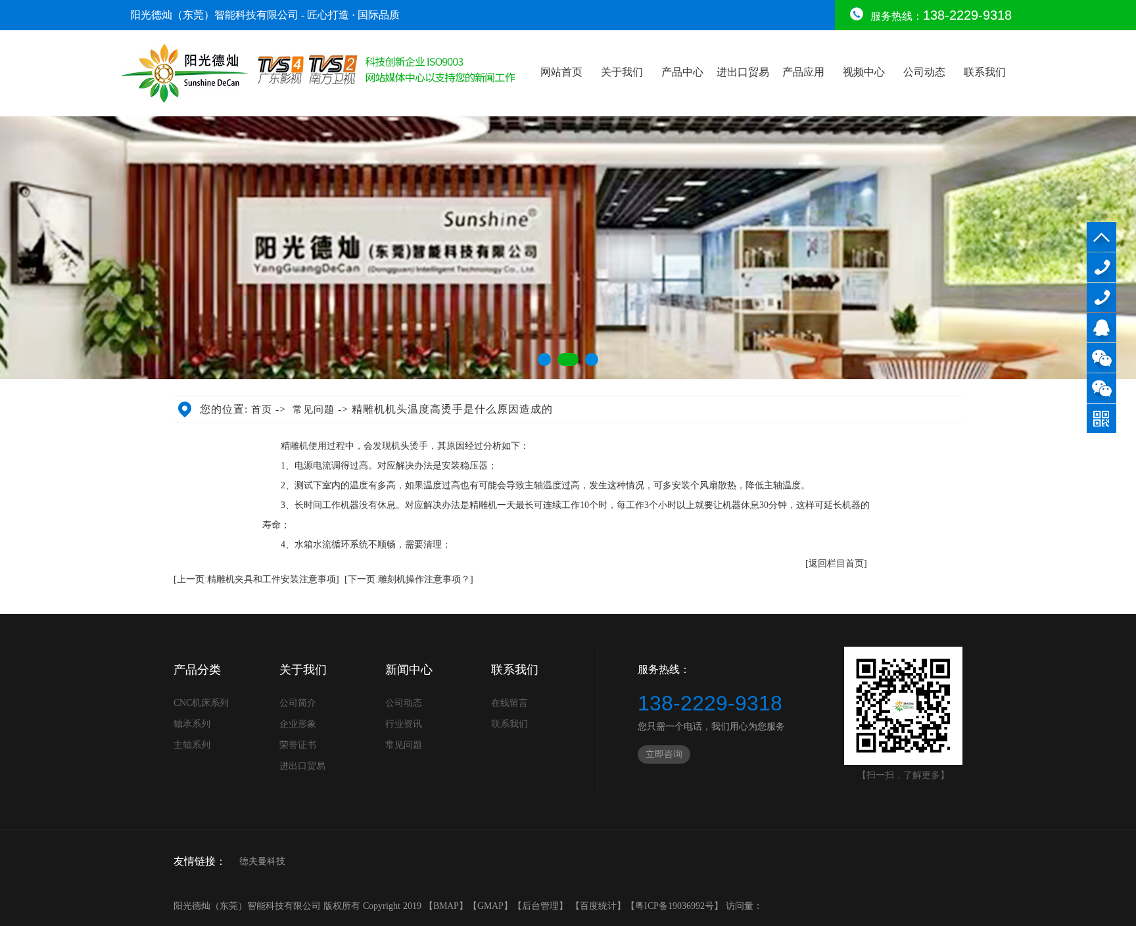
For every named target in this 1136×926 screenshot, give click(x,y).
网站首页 (561, 72)
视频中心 (864, 72)
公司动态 (924, 72)
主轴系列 (192, 745)
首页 (261, 409)
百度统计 (598, 906)
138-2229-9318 (1101, 267)
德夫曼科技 (262, 861)
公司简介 (297, 703)
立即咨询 (664, 754)
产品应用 (803, 72)
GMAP (490, 906)
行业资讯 (403, 724)
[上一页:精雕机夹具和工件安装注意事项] (256, 579)
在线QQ (1101, 327)
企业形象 (297, 724)
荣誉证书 (297, 745)
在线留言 (509, 703)
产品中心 (682, 72)
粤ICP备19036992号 (674, 906)
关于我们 (622, 72)
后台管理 (540, 906)
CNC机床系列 (201, 703)
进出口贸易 (743, 72)
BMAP (446, 906)
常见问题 (314, 409)
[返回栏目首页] (836, 563)
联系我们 (985, 72)
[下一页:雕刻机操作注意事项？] (408, 579)
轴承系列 (192, 724)
